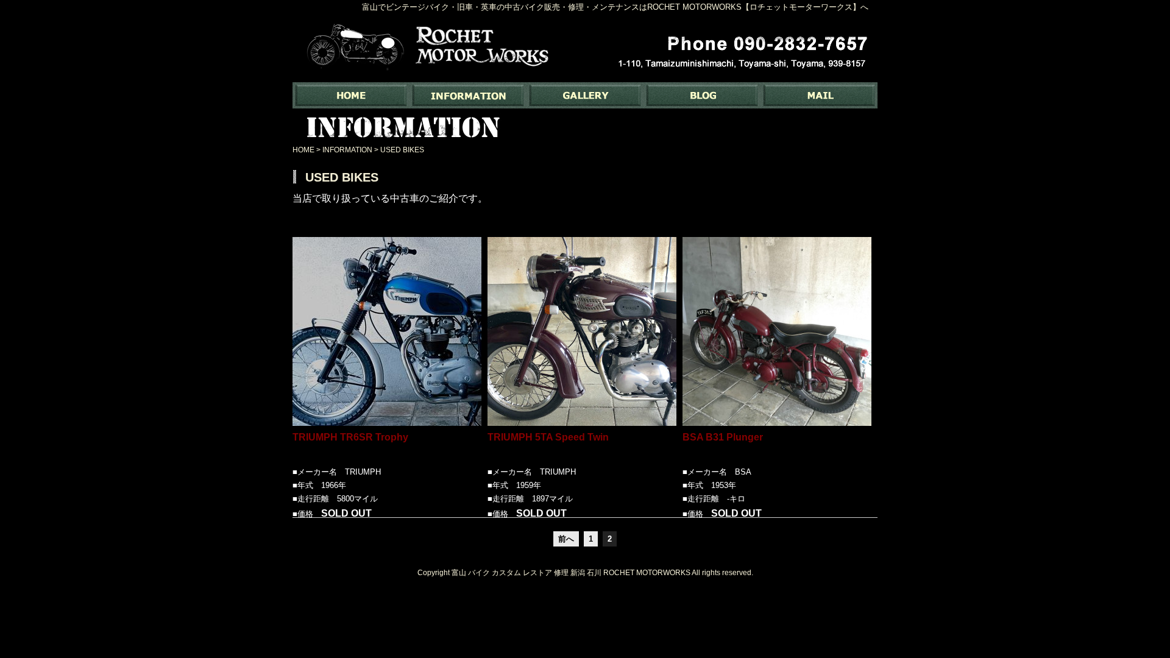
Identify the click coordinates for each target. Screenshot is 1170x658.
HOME (303, 150)
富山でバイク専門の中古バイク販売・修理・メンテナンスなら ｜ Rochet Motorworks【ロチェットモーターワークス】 (351, 95)
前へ (566, 538)
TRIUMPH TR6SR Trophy (350, 437)
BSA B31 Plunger (722, 437)
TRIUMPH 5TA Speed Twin (548, 437)
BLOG (702, 95)
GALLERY (585, 95)
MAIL (819, 95)
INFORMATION (468, 95)
